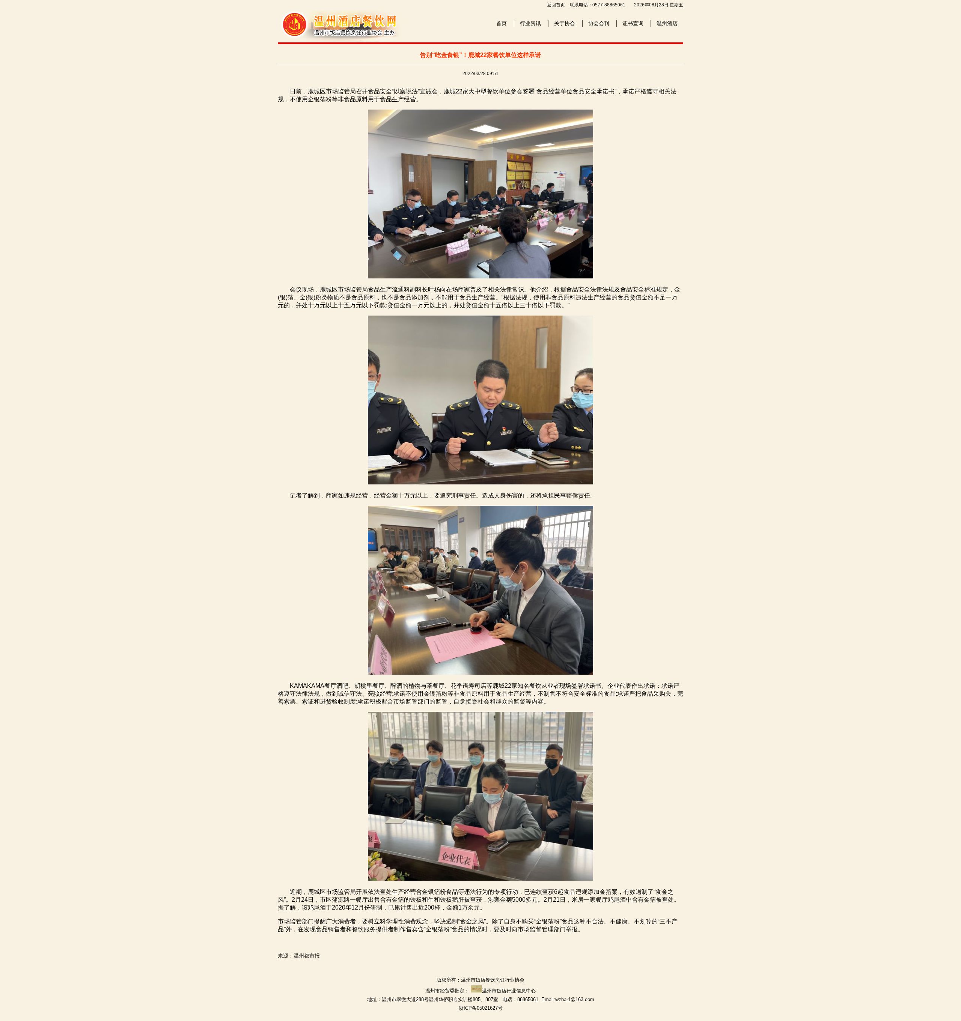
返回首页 (556, 5)
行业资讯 (530, 23)
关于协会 (564, 23)
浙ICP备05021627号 (481, 1008)
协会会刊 (598, 23)
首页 (501, 23)
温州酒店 (667, 23)
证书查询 (632, 23)
